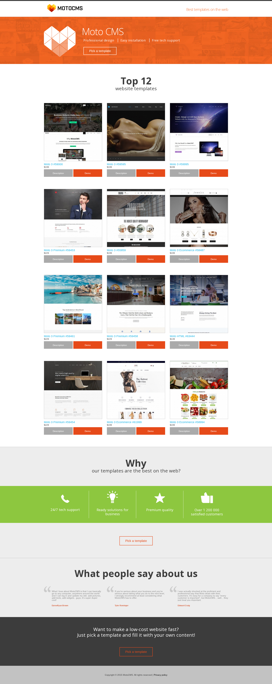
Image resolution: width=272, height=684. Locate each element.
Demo (88, 173)
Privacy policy (160, 675)
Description (58, 173)
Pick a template (100, 51)
